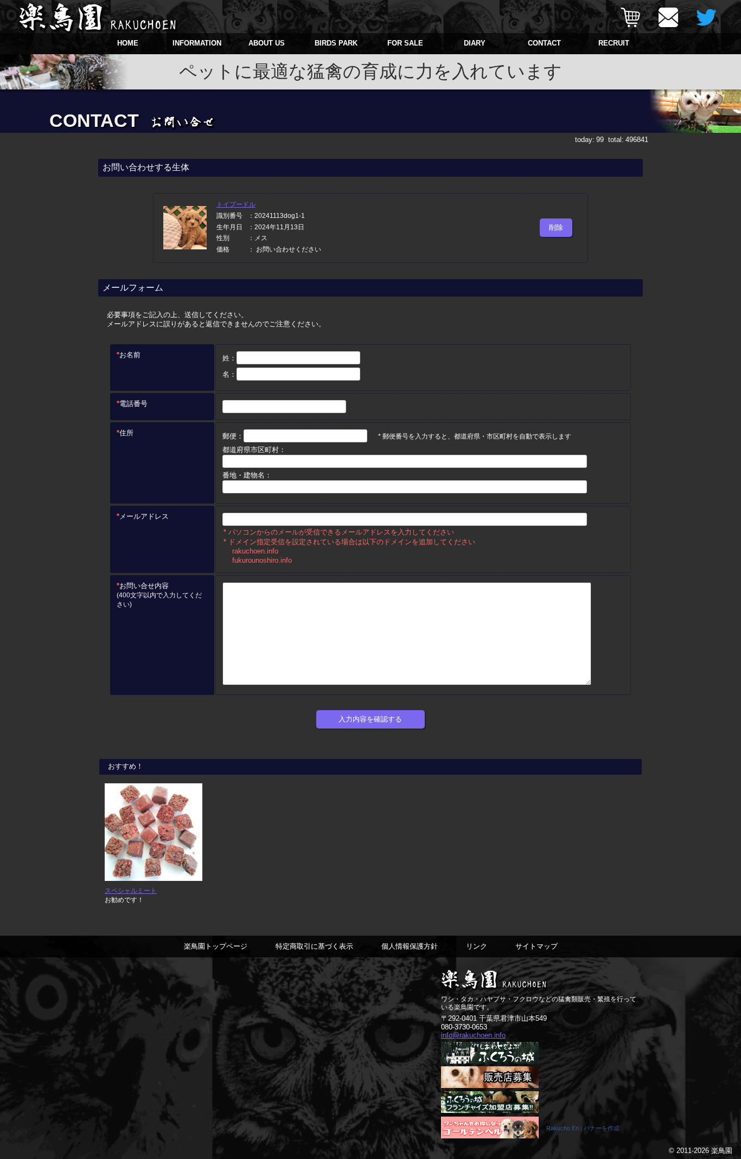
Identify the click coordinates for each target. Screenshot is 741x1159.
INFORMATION (197, 43)
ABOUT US (266, 43)
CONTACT (544, 43)
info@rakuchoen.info (473, 1035)
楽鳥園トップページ (215, 946)
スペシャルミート (131, 890)
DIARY (475, 43)
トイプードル (235, 204)
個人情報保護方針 (409, 946)
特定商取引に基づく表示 (314, 946)
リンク (476, 946)
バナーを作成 (601, 1128)
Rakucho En (562, 1128)
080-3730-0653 (464, 1027)
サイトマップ (536, 946)
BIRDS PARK (336, 43)
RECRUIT (613, 43)
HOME (127, 43)
